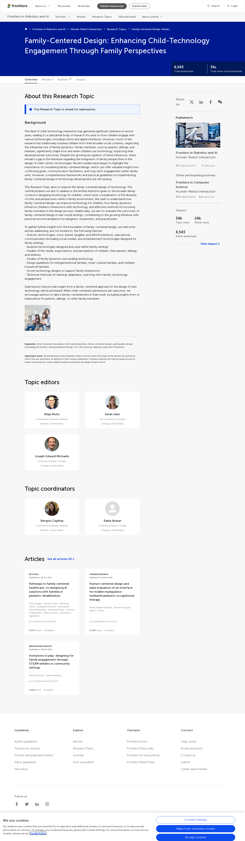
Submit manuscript (112, 6)
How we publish (83, 762)
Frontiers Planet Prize (140, 762)
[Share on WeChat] (220, 101)
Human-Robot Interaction (86, 29)
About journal (150, 16)
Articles (81, 16)
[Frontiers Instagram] (47, 804)
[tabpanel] (123, 398)
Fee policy (21, 769)
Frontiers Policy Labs (140, 748)
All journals (64, 6)
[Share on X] (191, 101)
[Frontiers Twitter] (27, 804)
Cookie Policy (38, 833)
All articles (84, 6)
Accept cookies (195, 837)
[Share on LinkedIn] (201, 101)
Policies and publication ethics (34, 755)
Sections (60, 16)
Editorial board (127, 16)
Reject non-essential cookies (195, 828)
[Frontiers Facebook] (17, 804)
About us (40, 6)
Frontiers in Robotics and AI (48, 29)
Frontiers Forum (137, 741)
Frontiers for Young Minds (143, 755)
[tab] (31, 79)
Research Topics (102, 16)
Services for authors (27, 748)
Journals (78, 755)
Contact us (188, 755)
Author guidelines (26, 741)
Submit (185, 762)
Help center (188, 741)
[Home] (26, 29)
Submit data (139, 6)
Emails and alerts (191, 748)
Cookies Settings (195, 819)
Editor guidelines (25, 762)
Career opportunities (194, 769)
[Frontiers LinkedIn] (37, 804)
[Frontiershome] (17, 6)
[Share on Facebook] (210, 101)
